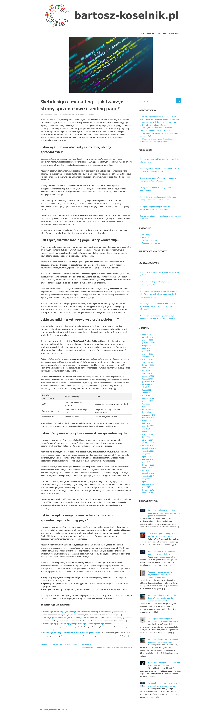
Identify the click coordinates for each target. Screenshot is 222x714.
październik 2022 (149, 381)
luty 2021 (146, 437)
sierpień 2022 (148, 387)
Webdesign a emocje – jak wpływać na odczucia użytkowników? (72, 632)
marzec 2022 (147, 401)
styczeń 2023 (147, 373)
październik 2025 (149, 342)
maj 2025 (146, 351)
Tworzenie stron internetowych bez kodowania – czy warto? (66, 644)
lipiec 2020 (146, 456)
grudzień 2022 (148, 376)
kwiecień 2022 (148, 398)
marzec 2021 (147, 434)
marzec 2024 (147, 359)
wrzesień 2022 (148, 384)
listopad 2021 (147, 412)
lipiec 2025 (146, 348)
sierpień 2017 (148, 478)
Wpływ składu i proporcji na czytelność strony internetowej (106, 647)
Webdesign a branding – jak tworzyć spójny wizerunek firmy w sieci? (74, 611)
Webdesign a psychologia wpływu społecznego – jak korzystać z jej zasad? (77, 623)
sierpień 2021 (148, 420)
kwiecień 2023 (148, 365)
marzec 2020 (147, 467)
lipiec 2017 (146, 481)
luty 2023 (146, 370)
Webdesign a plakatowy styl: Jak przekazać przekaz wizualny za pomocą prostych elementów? (164, 513)
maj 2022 (146, 395)
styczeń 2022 (147, 406)
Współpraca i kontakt (168, 34)
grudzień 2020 (148, 442)
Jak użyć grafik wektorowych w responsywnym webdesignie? (71, 617)
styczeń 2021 (147, 440)
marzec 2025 (147, 354)
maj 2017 (146, 487)
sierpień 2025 (148, 345)
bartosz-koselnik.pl (67, 114)
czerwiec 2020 (148, 459)
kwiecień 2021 (148, 431)
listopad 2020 (147, 445)
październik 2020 (149, 448)
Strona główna (146, 34)
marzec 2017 (147, 492)
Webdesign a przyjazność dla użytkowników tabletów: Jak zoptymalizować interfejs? (160, 574)
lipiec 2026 (146, 334)
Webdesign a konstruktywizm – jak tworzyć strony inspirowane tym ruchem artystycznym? (162, 598)
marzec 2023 (147, 367)
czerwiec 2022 (148, 392)
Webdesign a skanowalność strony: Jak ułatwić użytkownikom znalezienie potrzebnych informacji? (159, 306)
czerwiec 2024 (148, 356)
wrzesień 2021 (148, 417)
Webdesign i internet (86, 114)
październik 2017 (149, 473)
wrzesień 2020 (148, 451)
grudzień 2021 (148, 409)
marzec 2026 (147, 340)
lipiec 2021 (146, 423)
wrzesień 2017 (148, 476)
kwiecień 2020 (148, 465)
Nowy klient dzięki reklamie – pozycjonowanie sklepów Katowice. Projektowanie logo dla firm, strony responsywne (159, 294)
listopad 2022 (147, 379)
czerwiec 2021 (148, 426)
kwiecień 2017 (148, 490)
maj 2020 (146, 462)
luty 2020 (146, 470)
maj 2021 (146, 428)
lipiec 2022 (146, 390)
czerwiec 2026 (148, 337)
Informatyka (147, 234)
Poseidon (63, 709)
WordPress (53, 709)
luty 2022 (146, 404)
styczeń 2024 (147, 362)
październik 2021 (149, 415)
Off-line (145, 237)
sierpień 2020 (148, 453)
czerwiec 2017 (148, 484)
